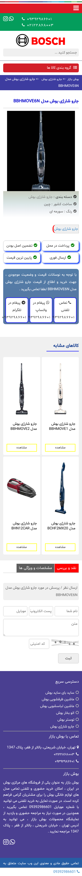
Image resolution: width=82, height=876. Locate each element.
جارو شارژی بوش (51, 79)
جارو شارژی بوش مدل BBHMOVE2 (23, 426)
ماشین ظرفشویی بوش (58, 699)
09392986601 (39, 19)
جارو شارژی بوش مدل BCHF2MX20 (61, 526)
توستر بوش (65, 719)
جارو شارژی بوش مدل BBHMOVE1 (62, 426)
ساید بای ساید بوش (59, 692)
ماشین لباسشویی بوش (57, 706)
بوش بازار (73, 79)
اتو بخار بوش (65, 713)
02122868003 (40, 25)
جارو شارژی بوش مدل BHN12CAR (24, 526)
